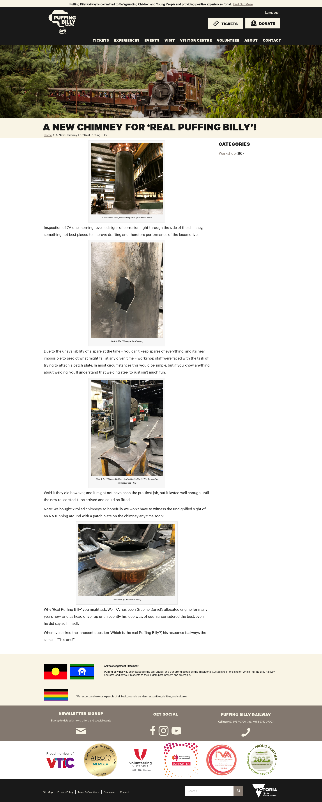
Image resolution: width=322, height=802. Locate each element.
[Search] (238, 791)
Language (271, 12)
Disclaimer (109, 792)
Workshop (227, 153)
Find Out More (243, 4)
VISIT (170, 40)
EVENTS (152, 40)
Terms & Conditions (88, 792)
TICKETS (101, 40)
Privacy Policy (65, 792)
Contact (124, 792)
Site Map (48, 792)
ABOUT (251, 40)
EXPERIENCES (127, 40)
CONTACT (272, 40)
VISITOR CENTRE (196, 40)
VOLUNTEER (228, 40)
